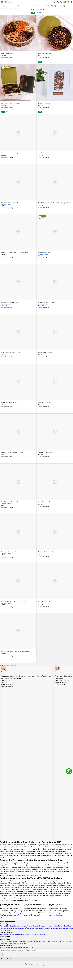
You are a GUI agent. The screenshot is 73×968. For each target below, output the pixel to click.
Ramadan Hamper (5, 928)
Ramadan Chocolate (39, 926)
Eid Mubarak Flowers (25, 941)
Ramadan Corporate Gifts (20, 928)
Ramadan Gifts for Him (22, 934)
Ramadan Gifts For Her (7, 934)
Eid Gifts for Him (16, 947)
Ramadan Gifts (4, 926)
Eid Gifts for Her (5, 947)
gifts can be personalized (33, 867)
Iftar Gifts (9, 930)
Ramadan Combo (52, 926)
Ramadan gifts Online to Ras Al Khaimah (23, 875)
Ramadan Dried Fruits (64, 926)
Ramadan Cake (14, 926)
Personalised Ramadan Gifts (53, 928)
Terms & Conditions (7, 959)
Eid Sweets (46, 941)
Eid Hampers (9, 943)
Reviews (69, 959)
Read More (39, 915)
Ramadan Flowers (26, 926)
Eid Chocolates (37, 941)
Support (39, 959)
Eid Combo (55, 941)
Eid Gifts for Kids (28, 947)
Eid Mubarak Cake (12, 941)
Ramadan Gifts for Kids (38, 934)
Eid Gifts (2, 941)
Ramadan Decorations (36, 928)
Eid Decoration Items (21, 943)
